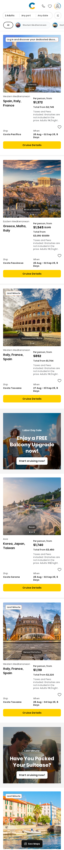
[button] (29, 532)
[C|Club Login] (57, 6)
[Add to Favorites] (59, 127)
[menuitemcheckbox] (8, 25)
